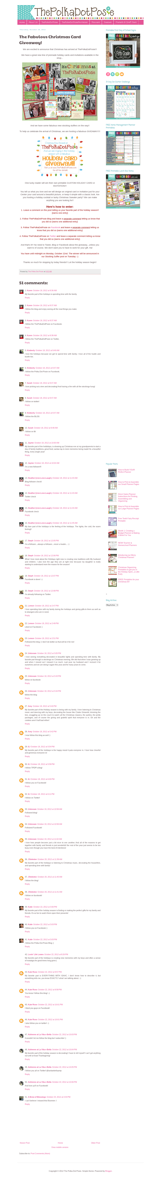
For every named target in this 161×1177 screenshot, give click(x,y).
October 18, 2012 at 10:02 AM (47, 463)
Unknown (32, 653)
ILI (29, 747)
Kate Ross (32, 972)
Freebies (107, 22)
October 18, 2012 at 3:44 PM (49, 691)
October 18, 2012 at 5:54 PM (42, 747)
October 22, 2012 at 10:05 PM (64, 1067)
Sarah (29, 383)
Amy (30, 706)
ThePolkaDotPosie (49, 22)
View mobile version (59, 1147)
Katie (30, 907)
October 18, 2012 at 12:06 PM (46, 556)
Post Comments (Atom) (40, 1154)
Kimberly (31, 350)
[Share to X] (63, 271)
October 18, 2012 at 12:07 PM (46, 576)
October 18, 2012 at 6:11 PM (42, 794)
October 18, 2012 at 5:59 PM (42, 764)
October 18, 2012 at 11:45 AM (65, 523)
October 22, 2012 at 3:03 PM (45, 924)
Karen (29, 290)
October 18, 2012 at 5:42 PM (44, 732)
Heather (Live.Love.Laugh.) (40, 478)
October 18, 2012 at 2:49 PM (47, 623)
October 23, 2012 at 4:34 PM (58, 1097)
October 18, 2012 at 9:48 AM (46, 428)
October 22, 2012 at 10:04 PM (64, 1050)
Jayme (31, 443)
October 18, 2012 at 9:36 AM (45, 290)
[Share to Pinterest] (67, 271)
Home (22, 22)
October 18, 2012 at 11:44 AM (65, 508)
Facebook (55, 227)
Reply (27, 298)
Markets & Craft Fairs (126, 22)
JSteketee (32, 859)
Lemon (31, 606)
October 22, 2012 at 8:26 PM (56, 954)
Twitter (53, 236)
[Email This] (58, 271)
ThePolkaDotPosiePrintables (75, 22)
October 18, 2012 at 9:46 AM (47, 350)
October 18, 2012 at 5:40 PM (44, 706)
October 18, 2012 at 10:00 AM (46, 443)
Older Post (95, 1143)
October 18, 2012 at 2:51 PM (47, 638)
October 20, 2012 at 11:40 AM (49, 877)
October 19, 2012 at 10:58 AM (49, 809)
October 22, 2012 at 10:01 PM (50, 1005)
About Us (33, 22)
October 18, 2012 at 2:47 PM (47, 606)
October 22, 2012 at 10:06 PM (64, 1082)
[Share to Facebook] (65, 271)
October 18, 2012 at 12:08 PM (46, 591)
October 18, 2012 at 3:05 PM (49, 653)
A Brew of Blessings (37, 1097)
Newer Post (25, 1143)
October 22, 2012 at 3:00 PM (45, 907)
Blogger (108, 1171)
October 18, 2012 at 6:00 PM (42, 779)
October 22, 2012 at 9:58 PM (50, 990)
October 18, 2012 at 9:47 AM (47, 368)
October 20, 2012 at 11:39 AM (49, 859)
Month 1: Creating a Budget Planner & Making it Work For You (129, 533)
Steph (30, 541)
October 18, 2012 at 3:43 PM (49, 676)
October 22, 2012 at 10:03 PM (64, 1034)
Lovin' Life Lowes (36, 954)
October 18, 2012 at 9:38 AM (45, 335)
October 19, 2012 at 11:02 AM (49, 839)
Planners (96, 22)
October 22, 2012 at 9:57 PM (50, 972)
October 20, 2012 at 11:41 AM (49, 892)
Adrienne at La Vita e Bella (39, 1034)
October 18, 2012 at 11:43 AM (65, 478)
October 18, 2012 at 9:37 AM (45, 305)
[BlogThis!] (60, 271)
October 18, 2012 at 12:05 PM (46, 541)
